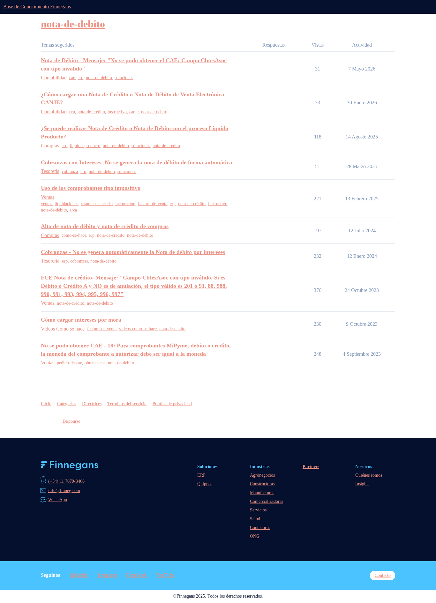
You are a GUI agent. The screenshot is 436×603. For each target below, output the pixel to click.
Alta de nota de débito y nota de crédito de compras (105, 226)
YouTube (165, 575)
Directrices (91, 403)
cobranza (70, 171)
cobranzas (79, 261)
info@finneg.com (64, 490)
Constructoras (262, 483)
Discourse (71, 421)
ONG (254, 536)
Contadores (260, 527)
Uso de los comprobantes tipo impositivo (90, 188)
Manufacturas (262, 492)
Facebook (137, 575)
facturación (125, 203)
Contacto (383, 575)
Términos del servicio (127, 403)
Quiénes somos (368, 475)
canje (134, 111)
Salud (255, 518)
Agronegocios (262, 475)
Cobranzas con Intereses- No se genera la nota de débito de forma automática (136, 162)
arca (73, 210)
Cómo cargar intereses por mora (81, 319)
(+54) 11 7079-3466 (66, 481)
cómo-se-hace (74, 235)
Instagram (107, 575)
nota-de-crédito (91, 111)
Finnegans (69, 466)
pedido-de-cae (69, 363)
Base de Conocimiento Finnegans (37, 6)
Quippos (204, 483)
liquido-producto (85, 145)
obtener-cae (95, 363)
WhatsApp (57, 499)
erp (80, 77)
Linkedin (79, 575)
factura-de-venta (152, 203)
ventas (46, 203)
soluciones (124, 77)
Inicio (46, 403)
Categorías (66, 403)
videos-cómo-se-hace (138, 328)
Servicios (258, 509)
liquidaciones (66, 203)
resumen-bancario (97, 203)
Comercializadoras (266, 501)
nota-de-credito (166, 145)
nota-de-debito (99, 77)
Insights (362, 483)
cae (72, 77)
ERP (201, 475)
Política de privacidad (172, 403)
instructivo (117, 111)
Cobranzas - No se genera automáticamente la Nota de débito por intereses (133, 252)
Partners (311, 466)
